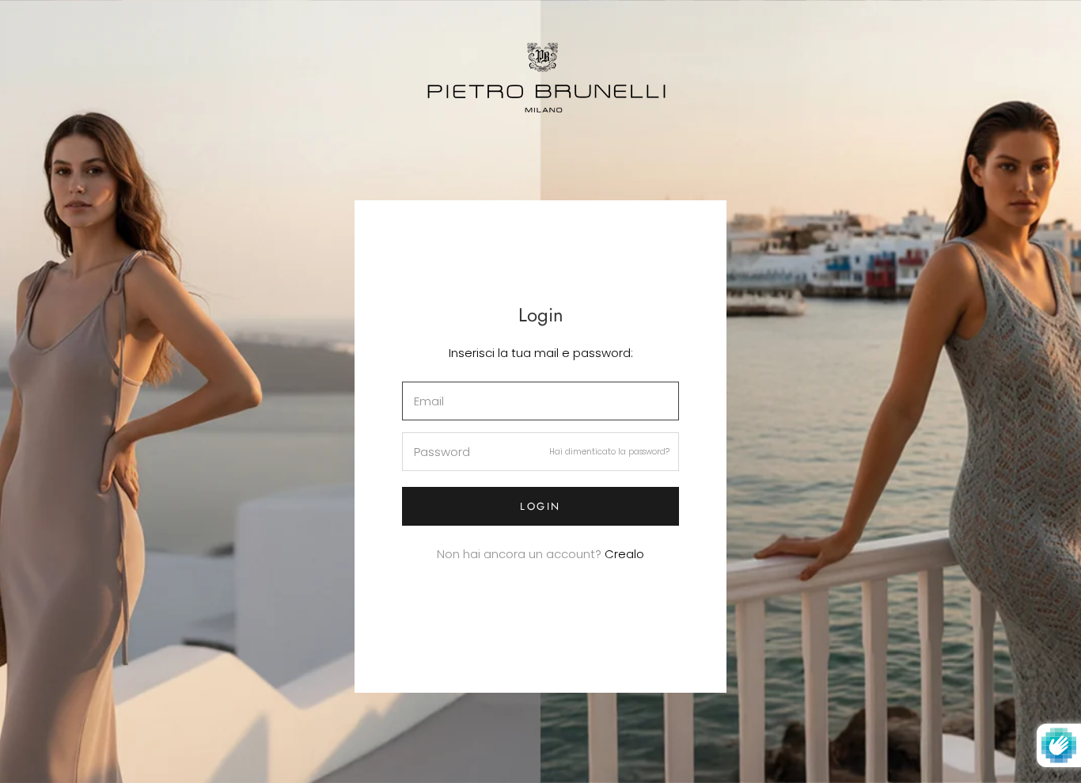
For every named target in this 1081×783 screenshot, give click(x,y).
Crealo (624, 553)
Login (540, 506)
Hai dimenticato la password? (609, 452)
